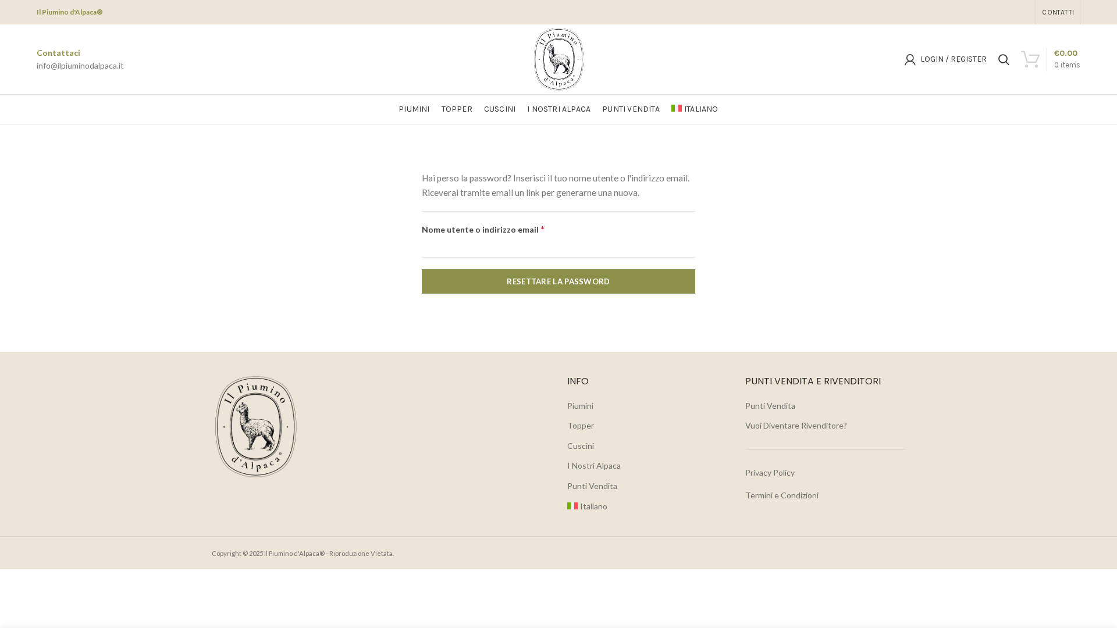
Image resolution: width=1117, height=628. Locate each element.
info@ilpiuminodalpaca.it (80, 65)
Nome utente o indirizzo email (501, 228)
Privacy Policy (770, 472)
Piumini (580, 406)
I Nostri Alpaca (594, 465)
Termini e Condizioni (782, 495)
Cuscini (580, 446)
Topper (580, 425)
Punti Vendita (592, 486)
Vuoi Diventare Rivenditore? (796, 425)
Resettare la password (558, 281)
